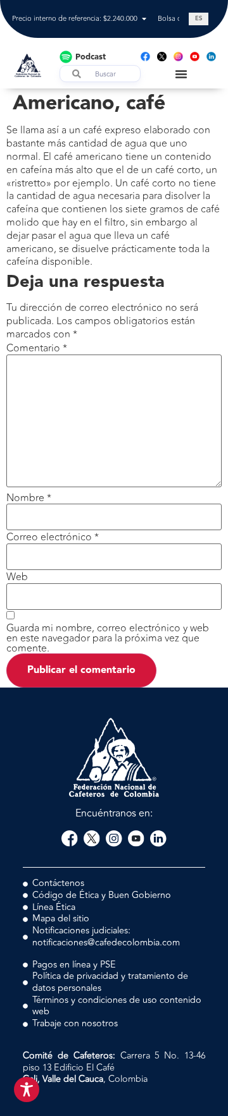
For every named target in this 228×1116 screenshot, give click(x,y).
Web (17, 577)
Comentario (36, 348)
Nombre (28, 498)
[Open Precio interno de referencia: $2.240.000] (144, 19)
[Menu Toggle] (181, 74)
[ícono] (162, 56)
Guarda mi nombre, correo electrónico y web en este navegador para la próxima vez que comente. (107, 638)
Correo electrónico (52, 537)
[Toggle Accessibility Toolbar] (27, 1089)
